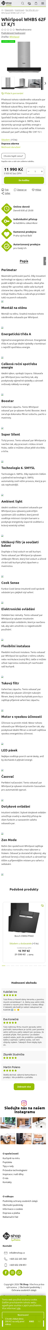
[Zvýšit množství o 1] (42, 171)
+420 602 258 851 (18, 1264)
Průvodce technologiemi (15, 1170)
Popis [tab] (24, 261)
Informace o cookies (13, 1209)
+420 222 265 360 (18, 1258)
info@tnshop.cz (17, 1252)
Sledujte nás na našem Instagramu (24, 1110)
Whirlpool (14, 36)
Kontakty (7, 1182)
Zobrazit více (24, 1086)
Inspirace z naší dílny (13, 1174)
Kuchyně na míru (11, 1158)
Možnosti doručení (10, 145)
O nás (5, 1178)
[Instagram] (12, 1273)
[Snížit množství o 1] (29, 171)
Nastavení (23, 1315)
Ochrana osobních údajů (24, 1290)
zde (18, 1308)
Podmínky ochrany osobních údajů (20, 1201)
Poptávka (7, 1162)
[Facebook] (6, 1273)
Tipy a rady (8, 1166)
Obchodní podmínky (13, 1205)
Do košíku (24, 180)
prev (3, 915)
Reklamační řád (10, 1216)
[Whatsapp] (19, 1273)
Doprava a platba (11, 1213)
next (45, 915)
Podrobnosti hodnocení (13, 33)
